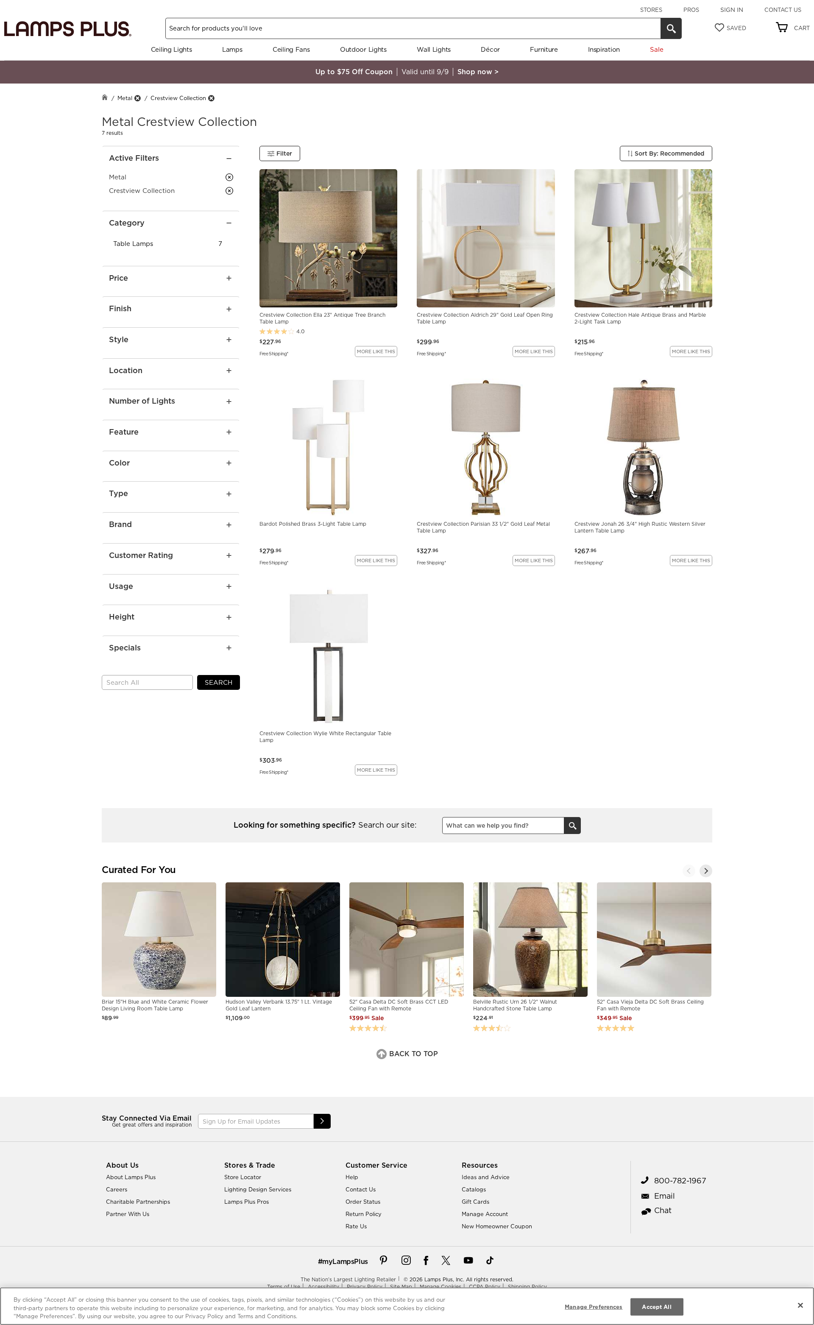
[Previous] (689, 871)
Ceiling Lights (171, 49)
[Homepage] (105, 98)
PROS (691, 10)
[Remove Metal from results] (137, 98)
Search (218, 682)
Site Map (401, 1286)
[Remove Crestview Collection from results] (211, 98)
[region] (407, 1306)
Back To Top (412, 1053)
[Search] (671, 28)
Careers (116, 1189)
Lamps (232, 49)
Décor (490, 49)
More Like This (376, 351)
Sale (656, 49)
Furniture (544, 49)
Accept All (656, 1306)
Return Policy (364, 1214)
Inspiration (604, 49)
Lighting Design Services (257, 1189)
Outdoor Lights (363, 49)
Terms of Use (283, 1286)
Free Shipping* (274, 353)
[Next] (706, 871)
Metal (124, 98)
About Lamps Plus (131, 1177)
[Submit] (322, 1121)
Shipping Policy (527, 1286)
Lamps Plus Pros (246, 1201)
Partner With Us (127, 1214)
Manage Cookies (440, 1286)
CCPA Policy (484, 1286)
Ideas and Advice (486, 1177)
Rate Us (356, 1226)
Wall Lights (434, 49)
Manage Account (485, 1214)
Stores (651, 10)
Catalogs (474, 1189)
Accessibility (323, 1286)
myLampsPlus (345, 1261)
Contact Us (782, 10)
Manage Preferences (593, 1306)
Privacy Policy (364, 1286)
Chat (663, 1210)
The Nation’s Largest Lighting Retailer (348, 1279)
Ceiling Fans (291, 49)
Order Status (363, 1201)
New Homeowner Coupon (497, 1226)
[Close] (800, 1305)
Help (352, 1177)
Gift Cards (475, 1201)
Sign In (731, 10)
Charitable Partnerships (138, 1201)
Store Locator (242, 1177)
